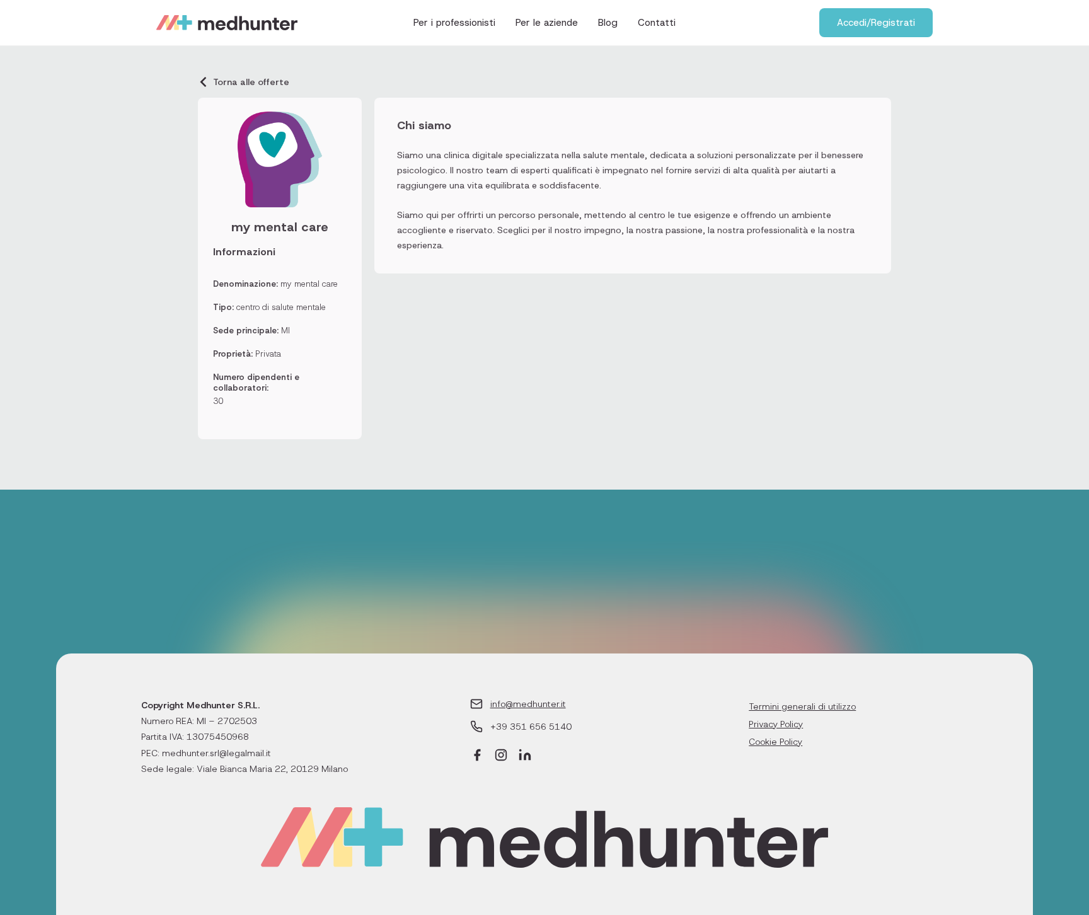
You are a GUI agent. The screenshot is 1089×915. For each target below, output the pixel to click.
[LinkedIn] (525, 756)
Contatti (657, 22)
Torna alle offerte (251, 82)
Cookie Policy (775, 741)
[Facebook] (477, 756)
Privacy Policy (776, 724)
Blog (608, 22)
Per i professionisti (454, 22)
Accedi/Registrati (876, 22)
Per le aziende (547, 22)
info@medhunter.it (528, 704)
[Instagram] (501, 756)
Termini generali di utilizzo (802, 706)
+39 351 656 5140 (531, 726)
